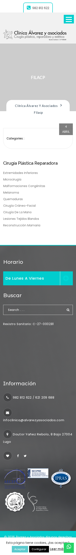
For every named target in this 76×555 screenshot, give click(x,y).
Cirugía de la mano (17, 212)
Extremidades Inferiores (20, 173)
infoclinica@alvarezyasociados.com (33, 420)
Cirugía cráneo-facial (19, 206)
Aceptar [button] (20, 549)
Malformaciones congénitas (24, 186)
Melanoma (11, 192)
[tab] (38, 278)
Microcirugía (12, 179)
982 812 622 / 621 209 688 (33, 397)
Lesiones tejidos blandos (21, 219)
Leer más (57, 549)
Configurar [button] (39, 549)
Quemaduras (13, 199)
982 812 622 (40, 8)
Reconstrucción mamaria (21, 225)
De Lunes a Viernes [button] (24, 278)
